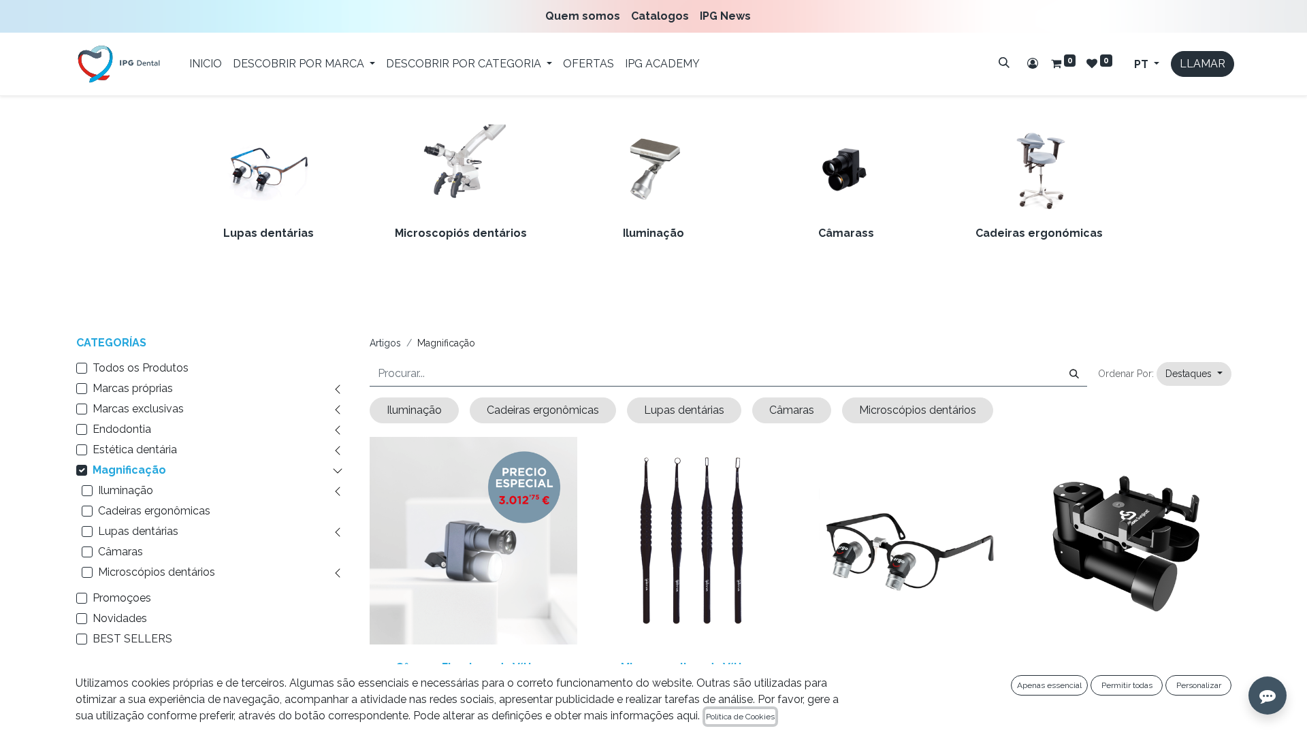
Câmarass (846, 233)
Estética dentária (135, 449)
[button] (1194, 374)
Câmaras (120, 551)
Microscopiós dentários (461, 233)
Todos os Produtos (141, 367)
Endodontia (122, 429)
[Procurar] (1004, 62)
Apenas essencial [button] (1049, 685)
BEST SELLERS (132, 638)
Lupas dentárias (268, 233)
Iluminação (653, 233)
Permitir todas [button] (1126, 685)
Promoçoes (122, 597)
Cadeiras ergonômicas (154, 510)
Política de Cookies (740, 716)
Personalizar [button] (1198, 685)
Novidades (120, 618)
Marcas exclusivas (138, 408)
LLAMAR (1202, 63)
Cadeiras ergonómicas (1039, 233)
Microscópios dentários (156, 572)
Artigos (385, 343)
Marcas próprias (133, 388)
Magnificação (129, 469)
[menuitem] (585, 16)
